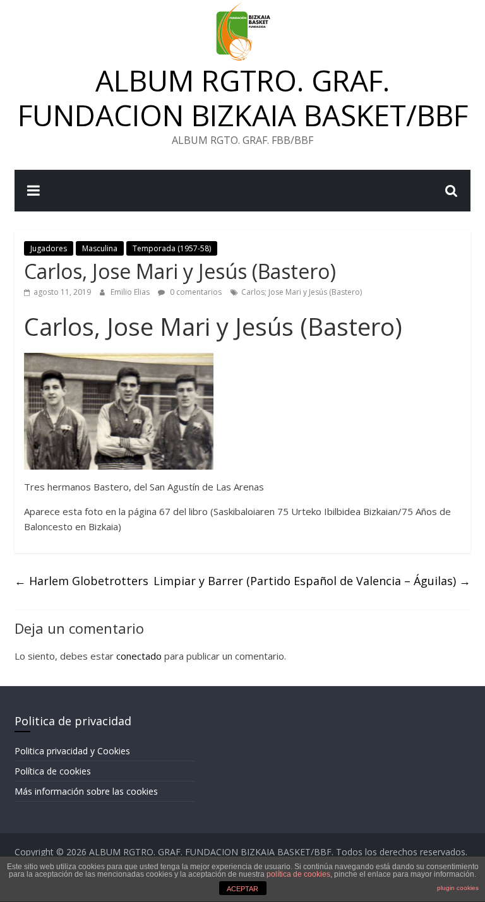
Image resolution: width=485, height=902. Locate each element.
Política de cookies (53, 771)
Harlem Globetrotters (81, 580)
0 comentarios (195, 292)
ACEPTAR (242, 889)
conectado (139, 656)
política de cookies (298, 874)
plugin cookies (458, 887)
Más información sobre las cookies (86, 791)
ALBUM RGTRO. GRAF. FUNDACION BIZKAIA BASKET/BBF (243, 97)
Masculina (99, 248)
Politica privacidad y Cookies (72, 751)
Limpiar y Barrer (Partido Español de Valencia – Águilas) (311, 580)
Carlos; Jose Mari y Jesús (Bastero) (301, 292)
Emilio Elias (131, 292)
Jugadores (48, 248)
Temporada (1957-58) (172, 248)
